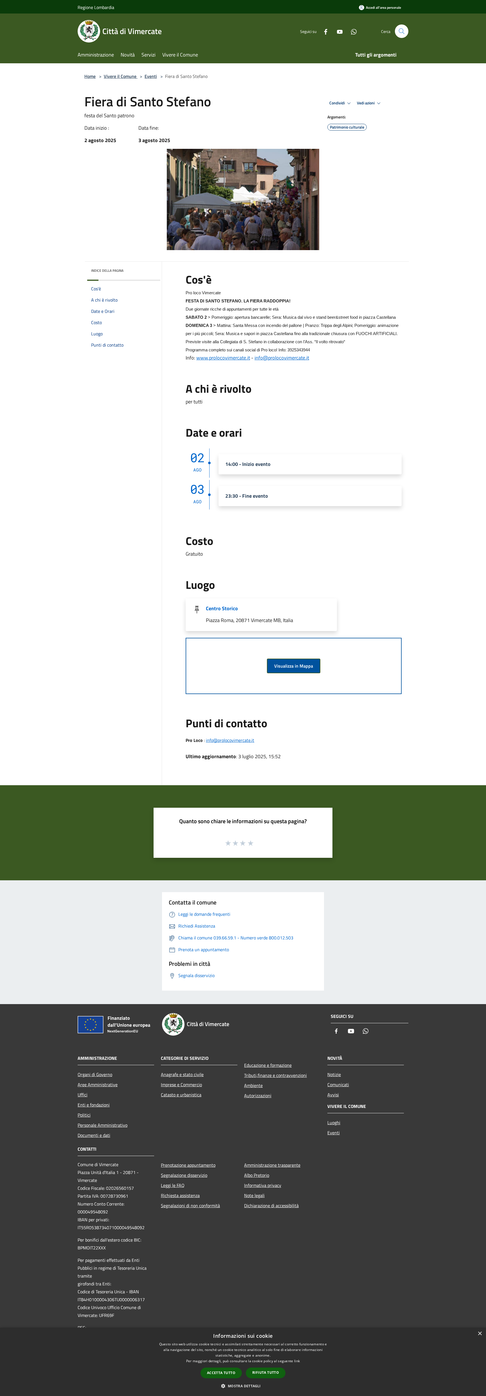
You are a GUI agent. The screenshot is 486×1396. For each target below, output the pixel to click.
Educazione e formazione (268, 1065)
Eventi (151, 76)
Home (90, 76)
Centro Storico (222, 608)
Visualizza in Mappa (293, 666)
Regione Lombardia (96, 7)
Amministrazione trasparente (272, 1165)
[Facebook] (323, 31)
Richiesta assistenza (180, 1195)
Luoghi (333, 1122)
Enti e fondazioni (94, 1104)
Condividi (337, 103)
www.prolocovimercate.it (223, 358)
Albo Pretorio (256, 1175)
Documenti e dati (94, 1135)
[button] (242, 1385)
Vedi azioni (366, 103)
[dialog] (243, 1362)
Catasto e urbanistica (181, 1094)
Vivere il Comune (121, 76)
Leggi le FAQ (172, 1185)
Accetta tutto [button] (221, 1372)
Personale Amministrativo (102, 1125)
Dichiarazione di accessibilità (271, 1205)
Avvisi (333, 1094)
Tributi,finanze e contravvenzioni (275, 1075)
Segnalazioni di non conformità (190, 1205)
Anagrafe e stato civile (182, 1074)
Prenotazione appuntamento (188, 1165)
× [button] (480, 1334)
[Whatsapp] (351, 31)
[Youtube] (337, 31)
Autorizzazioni (257, 1095)
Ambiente (253, 1085)
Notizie (334, 1074)
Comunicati (338, 1084)
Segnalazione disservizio (184, 1175)
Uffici (82, 1094)
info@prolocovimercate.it (282, 358)
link (297, 1361)
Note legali (254, 1195)
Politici (84, 1115)
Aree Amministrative (98, 1084)
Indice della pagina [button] (107, 270)
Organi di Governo (95, 1074)
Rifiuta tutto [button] (265, 1372)
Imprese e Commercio (181, 1084)
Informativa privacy (262, 1185)
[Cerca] (401, 31)
